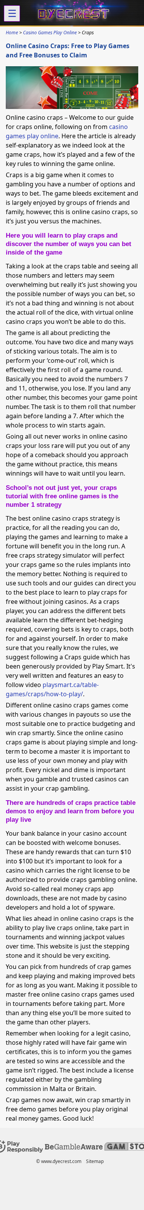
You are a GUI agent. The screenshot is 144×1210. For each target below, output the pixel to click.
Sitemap (95, 1161)
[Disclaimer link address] (74, 1147)
